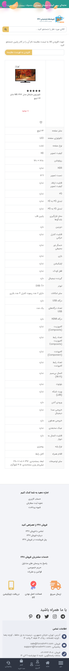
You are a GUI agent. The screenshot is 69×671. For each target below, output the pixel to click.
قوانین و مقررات (34, 572)
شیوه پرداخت (34, 507)
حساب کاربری (34, 499)
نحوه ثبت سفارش (34, 503)
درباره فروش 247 (34, 535)
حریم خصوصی (34, 567)
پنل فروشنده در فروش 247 (34, 539)
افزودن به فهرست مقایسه (18, 52)
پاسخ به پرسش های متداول (34, 563)
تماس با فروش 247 (34, 531)
